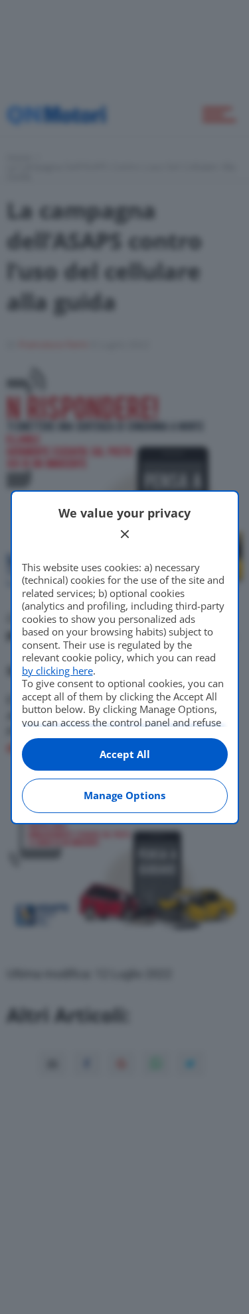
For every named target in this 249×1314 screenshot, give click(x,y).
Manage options (124, 795)
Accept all (125, 754)
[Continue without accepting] (125, 534)
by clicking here (57, 670)
